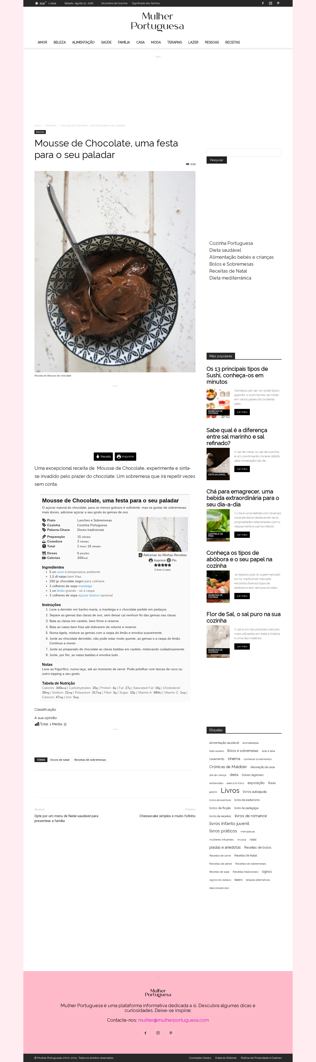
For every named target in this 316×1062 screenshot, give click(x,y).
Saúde (106, 42)
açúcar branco (88, 595)
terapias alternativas (258, 879)
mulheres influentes (221, 839)
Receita (105, 456)
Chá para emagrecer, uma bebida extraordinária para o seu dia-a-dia (243, 498)
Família (124, 42)
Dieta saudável (225, 250)
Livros (230, 790)
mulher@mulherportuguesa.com (173, 1020)
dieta (234, 775)
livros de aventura (220, 800)
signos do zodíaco (220, 879)
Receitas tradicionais (245, 871)
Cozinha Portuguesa (231, 243)
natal (253, 839)
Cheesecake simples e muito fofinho (167, 816)
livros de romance (251, 815)
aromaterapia (251, 742)
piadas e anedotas (225, 847)
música (241, 839)
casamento (216, 759)
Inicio (37, 125)
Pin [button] (174, 560)
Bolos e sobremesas (242, 751)
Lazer (193, 42)
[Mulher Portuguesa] (158, 22)
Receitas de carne (220, 855)
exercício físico (235, 783)
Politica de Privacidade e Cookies (261, 1057)
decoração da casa (263, 767)
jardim (213, 792)
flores (272, 783)
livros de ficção (220, 808)
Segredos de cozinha (215, 412)
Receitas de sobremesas (90, 759)
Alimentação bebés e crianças (241, 257)
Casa (140, 42)
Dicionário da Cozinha (114, 3)
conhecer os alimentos (258, 759)
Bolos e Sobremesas (231, 264)
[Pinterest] (278, 3)
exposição (256, 783)
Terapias (174, 42)
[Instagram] (270, 3)
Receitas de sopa (219, 871)
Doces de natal (59, 759)
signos (267, 871)
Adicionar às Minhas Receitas (165, 555)
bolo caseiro (216, 751)
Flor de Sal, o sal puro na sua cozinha (244, 617)
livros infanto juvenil (229, 823)
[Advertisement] (158, 85)
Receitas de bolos (257, 847)
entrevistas (216, 783)
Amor (42, 42)
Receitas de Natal (228, 271)
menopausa (248, 831)
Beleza (60, 42)
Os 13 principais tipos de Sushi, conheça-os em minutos (237, 375)
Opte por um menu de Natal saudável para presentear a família (66, 818)
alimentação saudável (224, 742)
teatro (238, 879)
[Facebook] (262, 3)
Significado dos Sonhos (146, 3)
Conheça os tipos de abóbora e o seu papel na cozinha (239, 559)
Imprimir (127, 456)
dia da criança (217, 775)
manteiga (85, 586)
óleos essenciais (219, 888)
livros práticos (223, 830)
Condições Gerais (200, 1057)
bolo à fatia (268, 751)
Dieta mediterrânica (230, 278)
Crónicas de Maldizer (228, 766)
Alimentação (83, 42)
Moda (156, 42)
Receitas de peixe (220, 863)
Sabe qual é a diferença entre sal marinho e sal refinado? (237, 436)
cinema (234, 759)
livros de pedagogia (246, 808)
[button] (156, 565)
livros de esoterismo (247, 800)
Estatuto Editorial (225, 1057)
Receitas (232, 42)
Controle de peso (215, 535)
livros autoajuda (254, 792)
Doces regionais (252, 775)
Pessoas (212, 42)
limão (61, 590)
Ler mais (242, 412)
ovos (60, 572)
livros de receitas (220, 816)
